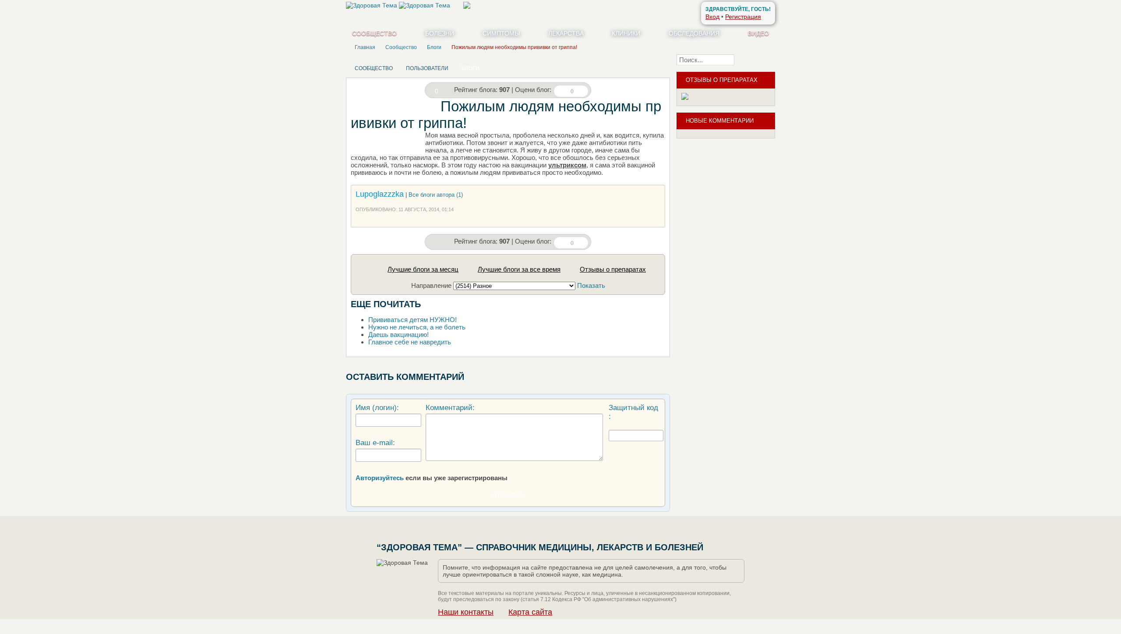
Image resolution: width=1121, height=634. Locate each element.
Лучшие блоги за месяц (423, 269)
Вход (712, 16)
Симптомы (501, 33)
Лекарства (566, 33)
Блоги (470, 68)
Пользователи (427, 68)
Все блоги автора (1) (436, 194)
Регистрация (743, 16)
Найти (757, 59)
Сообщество (374, 33)
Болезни (439, 33)
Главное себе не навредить (409, 342)
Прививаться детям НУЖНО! (412, 319)
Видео (758, 33)
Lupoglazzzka (380, 194)
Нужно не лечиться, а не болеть (416, 327)
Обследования (694, 33)
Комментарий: (450, 408)
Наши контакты (466, 612)
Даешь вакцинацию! (398, 334)
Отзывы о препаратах (613, 269)
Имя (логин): (377, 408)
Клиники (626, 33)
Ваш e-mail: (375, 443)
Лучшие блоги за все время (519, 269)
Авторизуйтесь (380, 478)
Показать (591, 285)
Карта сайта (530, 612)
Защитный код (633, 408)
